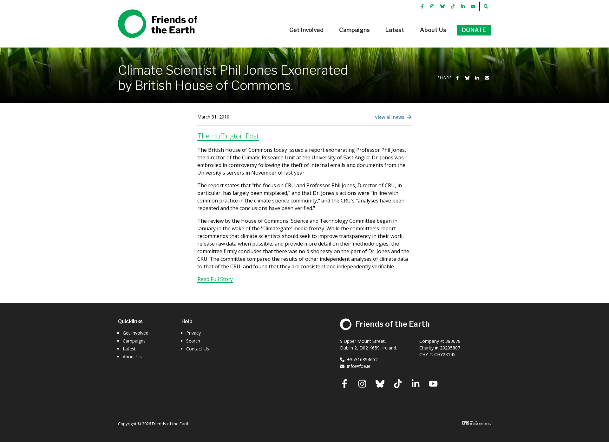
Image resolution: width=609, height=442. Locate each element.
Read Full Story (215, 279)
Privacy (193, 333)
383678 (453, 341)
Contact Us (197, 349)
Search (193, 341)
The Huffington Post (228, 135)
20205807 (450, 348)
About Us (132, 357)
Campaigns (134, 341)
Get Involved (135, 333)
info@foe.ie (358, 366)
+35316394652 (362, 359)
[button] (306, 30)
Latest (129, 349)
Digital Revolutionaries (476, 423)
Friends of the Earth (148, 13)
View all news (390, 117)
